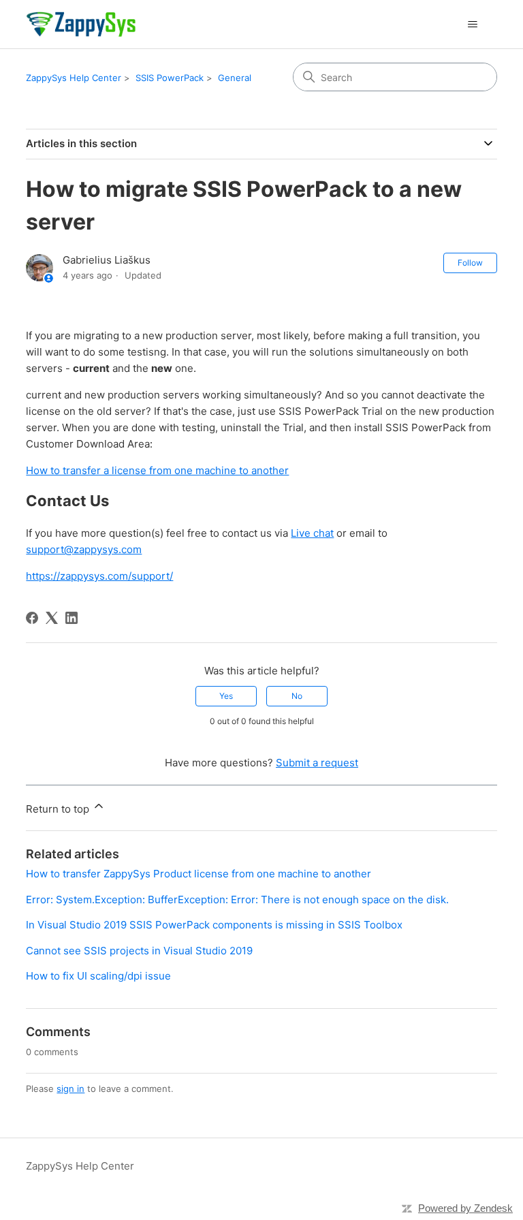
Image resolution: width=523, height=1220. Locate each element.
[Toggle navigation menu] (473, 24)
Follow (470, 262)
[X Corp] (52, 618)
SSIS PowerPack (170, 77)
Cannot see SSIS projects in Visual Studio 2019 (139, 950)
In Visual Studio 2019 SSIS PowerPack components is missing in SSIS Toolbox (214, 924)
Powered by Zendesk (465, 1208)
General (234, 77)
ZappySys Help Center (73, 77)
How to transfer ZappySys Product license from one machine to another (198, 873)
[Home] (81, 24)
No (296, 696)
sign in (70, 1088)
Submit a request (317, 762)
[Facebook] (32, 618)
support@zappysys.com (84, 549)
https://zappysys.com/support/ (99, 575)
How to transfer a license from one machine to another (157, 470)
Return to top (59, 808)
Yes (226, 696)
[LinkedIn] (71, 618)
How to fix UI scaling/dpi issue (98, 975)
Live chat (312, 533)
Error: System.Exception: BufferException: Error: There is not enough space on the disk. (237, 899)
